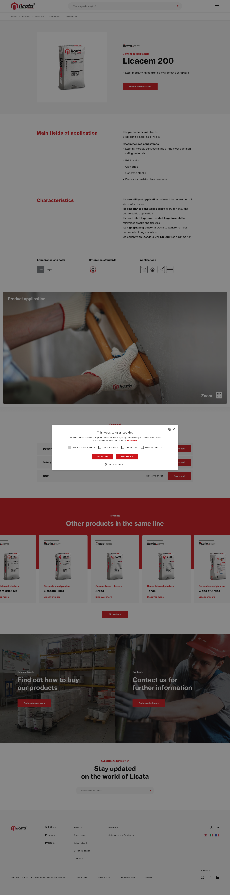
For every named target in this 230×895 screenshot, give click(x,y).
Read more (132, 440)
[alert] (115, 447)
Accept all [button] (103, 456)
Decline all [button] (126, 456)
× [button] (174, 429)
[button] (115, 464)
